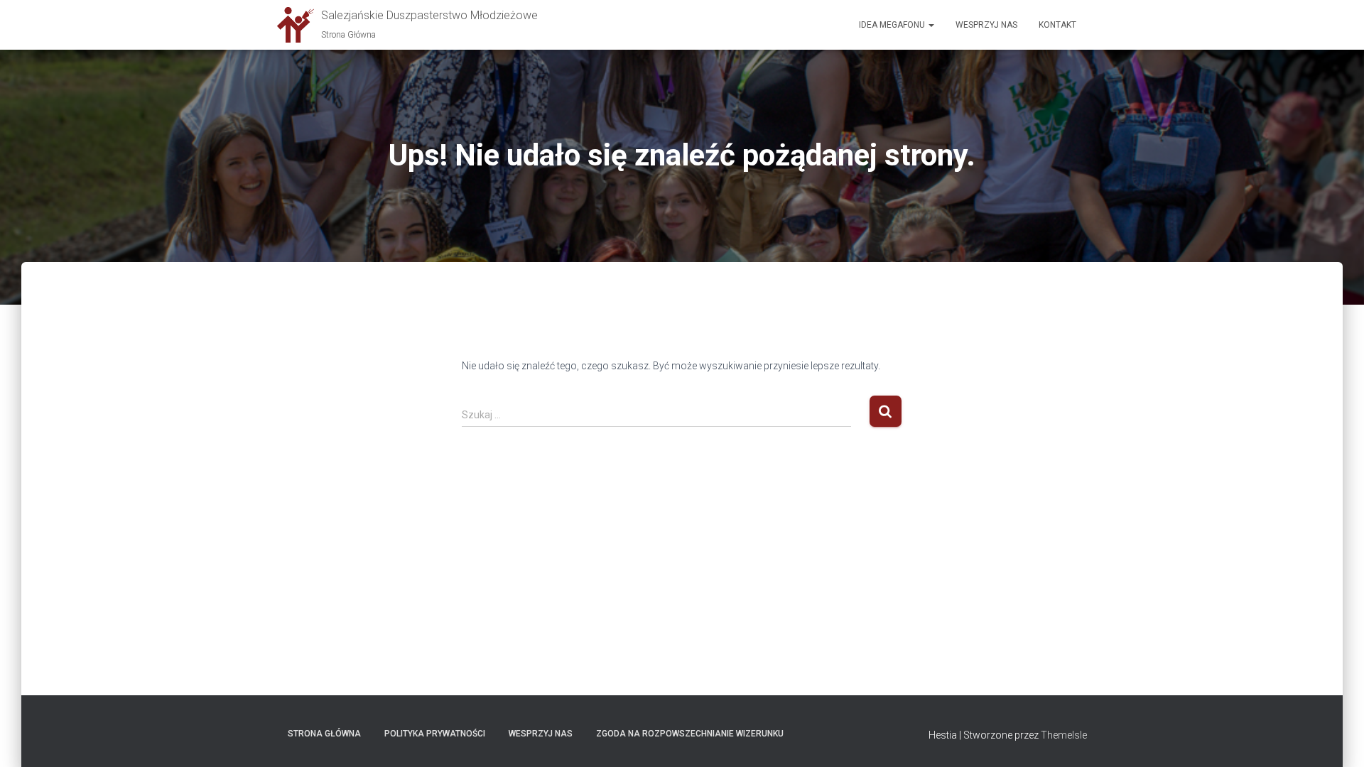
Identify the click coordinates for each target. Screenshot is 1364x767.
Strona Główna (324, 734)
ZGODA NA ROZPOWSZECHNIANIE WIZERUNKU (690, 734)
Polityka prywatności (434, 734)
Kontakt (1057, 25)
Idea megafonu (893, 25)
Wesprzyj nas (986, 25)
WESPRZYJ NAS (541, 734)
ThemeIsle (1064, 735)
